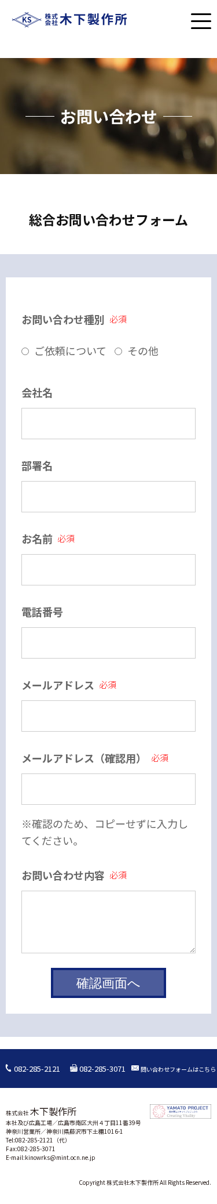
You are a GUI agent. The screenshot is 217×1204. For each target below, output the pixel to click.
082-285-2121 (36, 1068)
